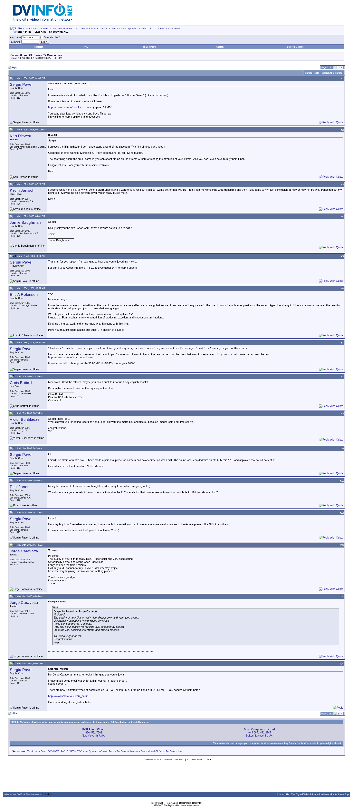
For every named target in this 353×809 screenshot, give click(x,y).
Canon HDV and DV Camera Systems (117, 28)
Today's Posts (148, 47)
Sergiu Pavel (21, 84)
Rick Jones (19, 487)
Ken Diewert (20, 136)
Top (347, 794)
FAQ (86, 47)
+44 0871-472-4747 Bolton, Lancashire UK (260, 732)
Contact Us (283, 794)
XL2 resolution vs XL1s (198, 759)
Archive (338, 794)
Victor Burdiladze (25, 419)
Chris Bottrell (21, 383)
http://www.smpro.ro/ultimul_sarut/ (68, 696)
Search (220, 47)
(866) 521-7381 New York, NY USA (93, 732)
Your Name (15, 37)
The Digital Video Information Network (311, 794)
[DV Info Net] (43, 20)
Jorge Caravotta (24, 551)
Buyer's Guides (295, 47)
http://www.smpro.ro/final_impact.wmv (70, 357)
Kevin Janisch (22, 190)
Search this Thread (332, 73)
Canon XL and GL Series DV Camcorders (160, 28)
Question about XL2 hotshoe (158, 759)
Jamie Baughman (25, 222)
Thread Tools (312, 73)
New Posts (179, 759)
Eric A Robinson (24, 294)
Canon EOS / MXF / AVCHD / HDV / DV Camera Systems (67, 28)
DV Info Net (30, 28)
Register (38, 47)
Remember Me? (52, 37)
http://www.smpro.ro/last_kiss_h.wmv (70, 107)
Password (15, 42)
